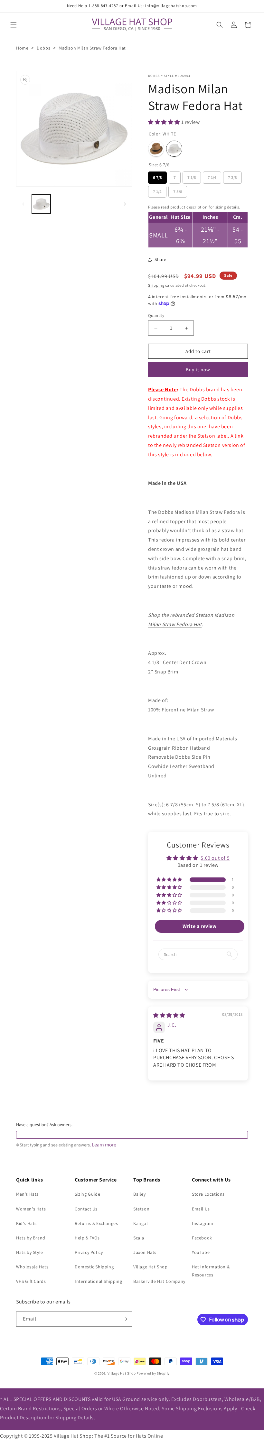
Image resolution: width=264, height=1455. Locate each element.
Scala (138, 1238)
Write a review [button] (199, 926)
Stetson (141, 1209)
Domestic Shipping (94, 1267)
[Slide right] (125, 204)
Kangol (140, 1223)
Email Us (201, 1209)
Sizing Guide (87, 1194)
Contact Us (86, 1209)
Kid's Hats (26, 1223)
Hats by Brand (30, 1238)
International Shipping (98, 1281)
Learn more (104, 1145)
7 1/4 (212, 175)
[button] (13, 25)
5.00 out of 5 (215, 858)
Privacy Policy (89, 1252)
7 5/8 (178, 190)
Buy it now (198, 369)
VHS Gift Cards (31, 1281)
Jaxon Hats (144, 1252)
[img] (169, 1015)
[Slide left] (23, 204)
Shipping (156, 285)
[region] (198, 225)
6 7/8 (157, 175)
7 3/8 (232, 175)
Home (22, 48)
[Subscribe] (125, 1319)
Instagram (202, 1223)
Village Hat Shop (150, 1267)
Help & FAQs (87, 1238)
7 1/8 (191, 175)
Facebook (202, 1238)
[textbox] (132, 1135)
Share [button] (160, 259)
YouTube (201, 1252)
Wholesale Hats (32, 1267)
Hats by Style (29, 1252)
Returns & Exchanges (96, 1223)
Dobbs (43, 48)
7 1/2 (157, 190)
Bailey (139, 1194)
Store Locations (208, 1194)
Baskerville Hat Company (159, 1281)
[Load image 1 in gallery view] (41, 204)
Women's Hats (31, 1209)
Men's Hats (27, 1194)
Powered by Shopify (153, 1373)
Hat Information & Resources (211, 1271)
